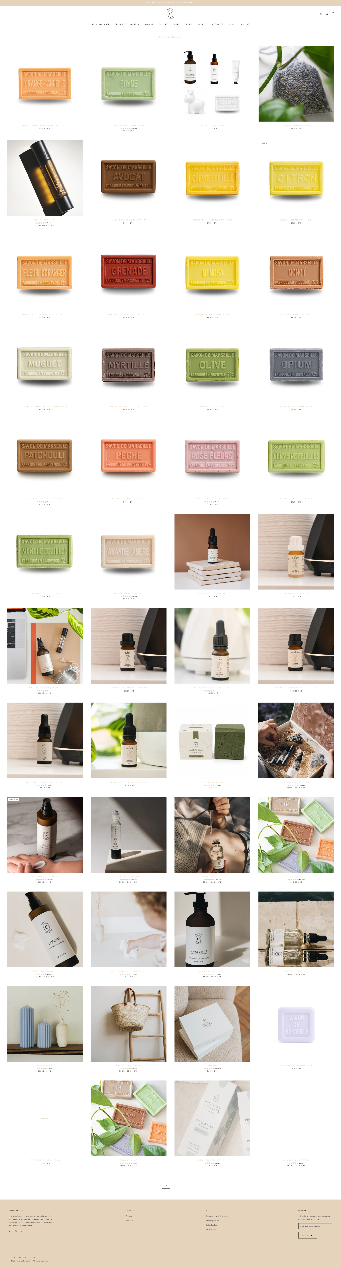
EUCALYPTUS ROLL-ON (128, 877)
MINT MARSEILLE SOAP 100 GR (44, 593)
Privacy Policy (211, 1229)
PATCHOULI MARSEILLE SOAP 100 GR (44, 499)
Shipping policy (212, 1220)
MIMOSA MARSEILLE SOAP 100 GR (212, 314)
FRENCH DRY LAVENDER (127, 24)
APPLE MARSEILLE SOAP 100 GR (129, 125)
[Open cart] (333, 13)
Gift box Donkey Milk (212, 125)
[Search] (327, 13)
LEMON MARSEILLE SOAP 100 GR (296, 220)
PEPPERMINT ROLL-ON (45, 220)
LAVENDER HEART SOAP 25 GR (44, 1160)
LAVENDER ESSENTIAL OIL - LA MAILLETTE (296, 688)
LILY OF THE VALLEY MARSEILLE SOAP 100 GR (45, 406)
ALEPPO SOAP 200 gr (212, 782)
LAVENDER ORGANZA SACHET (296, 125)
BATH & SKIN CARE (99, 24)
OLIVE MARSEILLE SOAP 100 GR (212, 406)
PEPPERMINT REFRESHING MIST (44, 688)
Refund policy (211, 1225)
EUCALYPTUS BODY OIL (212, 877)
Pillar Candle (44, 1065)
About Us (129, 1220)
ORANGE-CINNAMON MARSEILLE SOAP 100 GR (45, 125)
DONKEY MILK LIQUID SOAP (212, 971)
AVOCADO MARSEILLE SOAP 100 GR (128, 220)
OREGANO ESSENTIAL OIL (296, 593)
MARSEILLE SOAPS (183, 24)
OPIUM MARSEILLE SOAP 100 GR (296, 406)
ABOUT (232, 24)
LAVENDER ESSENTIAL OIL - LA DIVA (212, 688)
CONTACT (246, 24)
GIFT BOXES (217, 24)
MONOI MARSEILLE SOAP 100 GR (296, 314)
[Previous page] (150, 1186)
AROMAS (149, 24)
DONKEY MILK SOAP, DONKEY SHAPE (128, 971)
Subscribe (307, 1235)
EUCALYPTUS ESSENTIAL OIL (212, 1160)
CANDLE (202, 24)
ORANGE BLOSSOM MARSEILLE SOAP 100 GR (44, 314)
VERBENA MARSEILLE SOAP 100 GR (296, 499)
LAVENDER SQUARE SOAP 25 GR (296, 1065)
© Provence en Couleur (23, 1257)
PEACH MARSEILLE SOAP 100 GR (128, 499)
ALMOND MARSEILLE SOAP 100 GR (128, 593)
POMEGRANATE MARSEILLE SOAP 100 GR (128, 314)
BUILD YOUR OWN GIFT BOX (296, 782)
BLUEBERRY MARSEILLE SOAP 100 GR (128, 406)
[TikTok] (22, 1231)
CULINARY (164, 24)
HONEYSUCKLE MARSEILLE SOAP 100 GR (212, 220)
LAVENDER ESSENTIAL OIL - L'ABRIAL (44, 782)
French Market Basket (128, 1065)
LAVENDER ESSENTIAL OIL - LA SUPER (128, 688)
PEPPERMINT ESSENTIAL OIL (212, 593)
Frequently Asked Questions (217, 1216)
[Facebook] (10, 1231)
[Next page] (191, 1186)
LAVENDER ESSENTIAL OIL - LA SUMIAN (128, 782)
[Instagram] (16, 1231)
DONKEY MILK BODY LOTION (45, 971)
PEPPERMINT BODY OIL (296, 971)
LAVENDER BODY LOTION (44, 877)
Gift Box (212, 1065)
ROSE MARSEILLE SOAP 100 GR (212, 499)
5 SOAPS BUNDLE (296, 877)
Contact (129, 1216)
